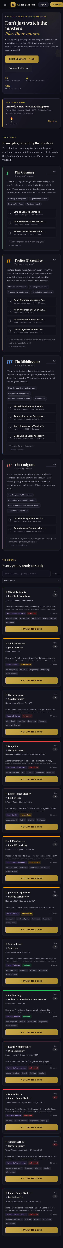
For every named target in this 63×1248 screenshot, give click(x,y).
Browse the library (18, 68)
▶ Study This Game (32, 629)
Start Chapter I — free (21, 59)
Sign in (43, 4)
